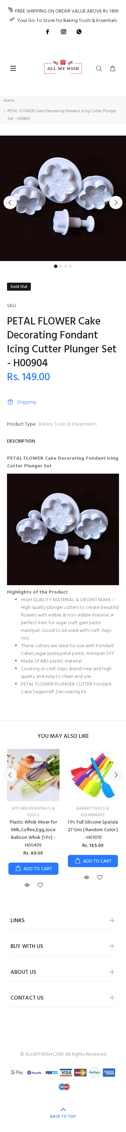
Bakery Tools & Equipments (68, 424)
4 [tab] (70, 266)
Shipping (26, 402)
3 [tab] (65, 266)
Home (9, 100)
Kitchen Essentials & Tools (33, 812)
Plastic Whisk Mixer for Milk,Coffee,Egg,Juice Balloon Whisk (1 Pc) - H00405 (33, 833)
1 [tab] (55, 266)
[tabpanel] (63, 198)
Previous (10, 202)
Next (115, 202)
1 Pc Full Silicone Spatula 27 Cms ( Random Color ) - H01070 (93, 830)
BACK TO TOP (63, 1116)
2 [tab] (60, 266)
